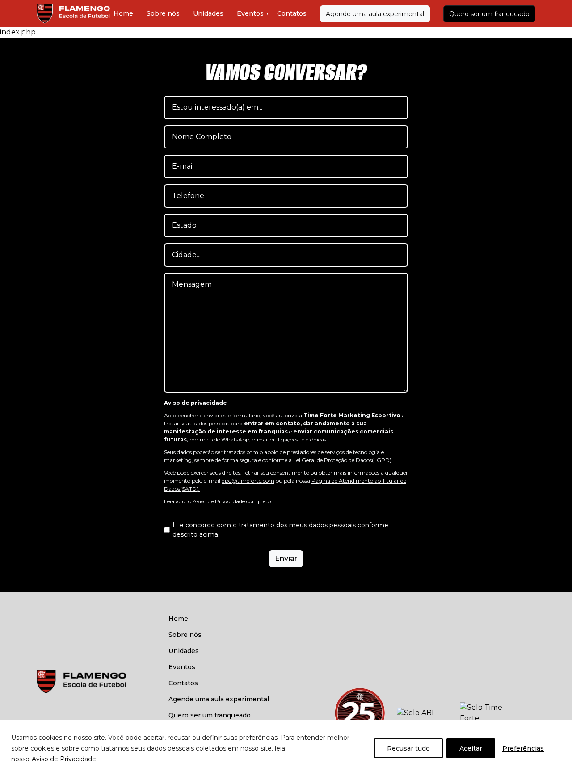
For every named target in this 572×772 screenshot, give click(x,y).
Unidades (208, 13)
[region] (286, 746)
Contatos (292, 13)
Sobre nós (163, 13)
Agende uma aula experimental (375, 14)
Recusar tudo (408, 748)
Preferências (523, 748)
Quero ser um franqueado (489, 14)
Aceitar (470, 748)
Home (123, 13)
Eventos (250, 13)
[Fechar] (562, 727)
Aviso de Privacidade (64, 759)
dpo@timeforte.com (248, 480)
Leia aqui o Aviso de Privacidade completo (217, 501)
